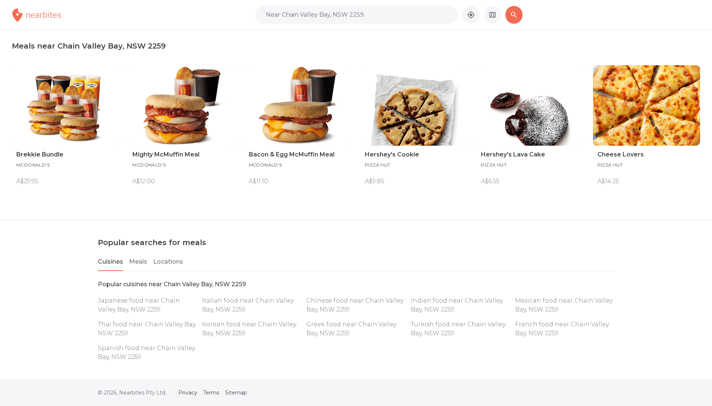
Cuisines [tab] (110, 261)
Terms (211, 392)
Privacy (187, 392)
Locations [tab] (168, 261)
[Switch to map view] (492, 15)
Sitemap (236, 392)
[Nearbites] (45, 15)
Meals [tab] (138, 261)
